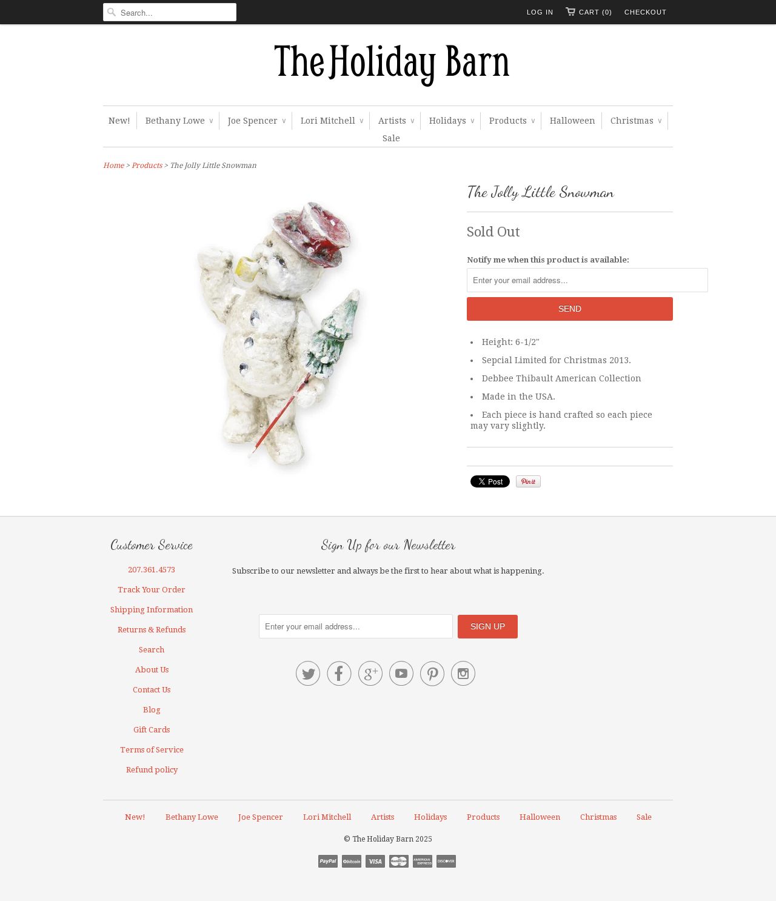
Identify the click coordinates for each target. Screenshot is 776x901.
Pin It (528, 481)
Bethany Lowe (179, 121)
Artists (396, 121)
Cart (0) (595, 12)
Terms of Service (152, 749)
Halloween (572, 121)
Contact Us (151, 689)
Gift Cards (151, 729)
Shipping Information (151, 609)
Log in (540, 12)
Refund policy (152, 769)
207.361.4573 (151, 569)
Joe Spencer (257, 121)
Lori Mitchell (332, 121)
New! (119, 121)
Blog (152, 709)
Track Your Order (152, 589)
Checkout (645, 12)
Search (151, 649)
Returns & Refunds (152, 629)
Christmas (635, 121)
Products (512, 121)
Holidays (451, 121)
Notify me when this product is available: (548, 259)
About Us (152, 669)
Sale (391, 138)
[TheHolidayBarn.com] (388, 67)
